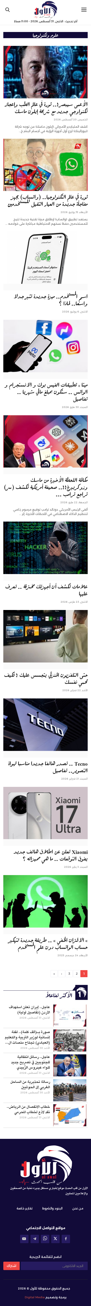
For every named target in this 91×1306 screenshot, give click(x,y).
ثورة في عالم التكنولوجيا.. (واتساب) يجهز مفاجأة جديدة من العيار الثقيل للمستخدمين (48, 200)
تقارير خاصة (24, 1208)
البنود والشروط (52, 1208)
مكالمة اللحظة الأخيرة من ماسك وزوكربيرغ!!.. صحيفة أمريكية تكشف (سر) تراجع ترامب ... (46, 487)
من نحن (77, 1208)
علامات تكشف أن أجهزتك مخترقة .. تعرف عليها (46, 590)
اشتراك (11, 1266)
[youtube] (24, 1239)
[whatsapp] (45, 1239)
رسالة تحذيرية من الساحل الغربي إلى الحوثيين (30, 1084)
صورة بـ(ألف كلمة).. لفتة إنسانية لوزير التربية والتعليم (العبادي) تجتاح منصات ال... (27, 1037)
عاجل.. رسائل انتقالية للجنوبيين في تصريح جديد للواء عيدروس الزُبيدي (30, 1062)
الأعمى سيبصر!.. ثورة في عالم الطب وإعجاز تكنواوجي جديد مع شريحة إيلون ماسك (46, 108)
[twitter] (55, 1239)
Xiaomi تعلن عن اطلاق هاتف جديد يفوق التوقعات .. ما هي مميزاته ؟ (51, 855)
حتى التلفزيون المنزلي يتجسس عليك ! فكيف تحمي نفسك (46, 678)
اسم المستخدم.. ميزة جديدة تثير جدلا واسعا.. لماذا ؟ (51, 300)
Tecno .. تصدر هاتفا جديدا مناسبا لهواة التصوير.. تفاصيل (48, 767)
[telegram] (34, 1239)
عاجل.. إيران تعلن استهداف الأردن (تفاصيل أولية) (29, 1010)
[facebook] (66, 1239)
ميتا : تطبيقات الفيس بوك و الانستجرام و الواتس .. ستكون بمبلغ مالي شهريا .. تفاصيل (46, 391)
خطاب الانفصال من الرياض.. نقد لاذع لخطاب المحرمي (28, 1109)
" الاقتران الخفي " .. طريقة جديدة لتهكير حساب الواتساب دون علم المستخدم (48, 943)
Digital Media (35, 1297)
